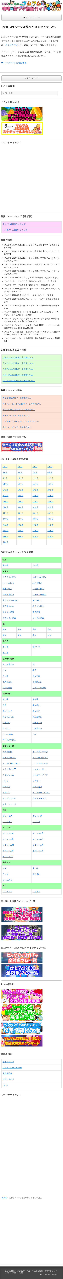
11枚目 (35, 478)
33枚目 (5, 513)
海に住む (36, 874)
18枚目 (20, 490)
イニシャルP (8, 851)
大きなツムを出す (10, 600)
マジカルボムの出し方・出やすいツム (19, 381)
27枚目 (35, 501)
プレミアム (7, 891)
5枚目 (5, 472)
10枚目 (20, 478)
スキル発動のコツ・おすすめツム (17, 398)
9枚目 (5, 478)
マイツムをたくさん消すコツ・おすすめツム (22, 404)
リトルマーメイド (40, 775)
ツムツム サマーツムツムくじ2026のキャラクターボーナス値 (30, 281)
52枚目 (50, 536)
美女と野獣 (7, 752)
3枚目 (35, 466)
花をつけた (7, 688)
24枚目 (50, 496)
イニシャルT (8, 856)
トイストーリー (39, 769)
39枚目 (35, 519)
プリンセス (7, 816)
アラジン (6, 792)
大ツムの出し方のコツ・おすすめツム (19, 410)
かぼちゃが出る (39, 577)
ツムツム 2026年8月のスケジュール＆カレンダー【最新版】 (29, 295)
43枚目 (35, 525)
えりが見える (8, 664)
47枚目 (35, 531)
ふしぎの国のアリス (11, 763)
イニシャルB (38, 833)
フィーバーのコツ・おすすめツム (17, 427)
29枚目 (5, 507)
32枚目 (50, 507)
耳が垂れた (37, 717)
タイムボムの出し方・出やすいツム (18, 363)
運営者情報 (7, 1073)
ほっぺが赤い (8, 734)
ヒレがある (7, 880)
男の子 (5, 565)
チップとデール (9, 798)
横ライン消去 (8, 612)
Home (5, 1085)
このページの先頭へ (50, 1275)
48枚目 (50, 531)
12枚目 (50, 478)
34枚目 (20, 513)
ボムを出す (37, 600)
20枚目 (50, 490)
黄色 (4, 629)
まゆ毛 (35, 699)
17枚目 (5, 490)
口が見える (37, 728)
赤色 (49, 629)
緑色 (19, 629)
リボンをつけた (39, 688)
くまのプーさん (9, 757)
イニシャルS (38, 851)
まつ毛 (5, 699)
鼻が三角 (36, 711)
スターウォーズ (9, 804)
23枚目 (35, 496)
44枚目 (50, 525)
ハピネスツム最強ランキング (15, 230)
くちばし (6, 728)
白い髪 (5, 676)
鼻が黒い (36, 705)
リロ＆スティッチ (40, 763)
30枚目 (20, 507)
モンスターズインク (41, 792)
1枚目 (5, 466)
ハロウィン (7, 822)
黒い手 (5, 653)
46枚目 (20, 531)
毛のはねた (7, 682)
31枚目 (35, 507)
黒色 (34, 635)
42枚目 (20, 525)
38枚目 (20, 519)
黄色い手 (36, 647)
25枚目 (5, 501)
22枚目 (20, 496)
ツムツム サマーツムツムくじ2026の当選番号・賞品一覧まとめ (31, 277)
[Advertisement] (31, 178)
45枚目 (5, 531)
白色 (49, 635)
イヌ (4, 868)
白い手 (5, 647)
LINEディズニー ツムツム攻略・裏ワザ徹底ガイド (31, 1272)
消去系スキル (8, 606)
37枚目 (5, 519)
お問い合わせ (8, 1079)
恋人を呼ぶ (37, 583)
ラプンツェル (8, 775)
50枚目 (20, 536)
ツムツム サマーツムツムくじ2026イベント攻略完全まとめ (29, 285)
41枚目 (5, 525)
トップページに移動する (15, 63)
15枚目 (35, 484)
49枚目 (5, 536)
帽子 (34, 670)
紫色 (19, 635)
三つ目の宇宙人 (9, 740)
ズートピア (37, 787)
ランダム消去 (38, 618)
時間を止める (8, 594)
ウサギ (5, 874)
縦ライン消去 (38, 606)
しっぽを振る (38, 589)
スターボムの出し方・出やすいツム (18, 375)
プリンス (36, 822)
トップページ (11, 45)
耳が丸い (6, 723)
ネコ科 (35, 868)
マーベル (6, 787)
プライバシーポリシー (12, 1067)
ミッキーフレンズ (40, 757)
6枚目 (20, 472)
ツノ (4, 670)
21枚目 (5, 496)
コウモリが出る (9, 577)
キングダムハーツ (40, 752)
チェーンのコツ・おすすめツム (16, 415)
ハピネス (36, 891)
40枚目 (50, 519)
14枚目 (20, 484)
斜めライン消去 (9, 618)
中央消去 (36, 612)
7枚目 (35, 472)
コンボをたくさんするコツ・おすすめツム (21, 421)
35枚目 (35, 513)
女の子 (35, 565)
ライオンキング (39, 798)
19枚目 (35, 490)
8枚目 (49, 472)
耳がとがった (8, 717)
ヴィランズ (37, 816)
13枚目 (5, 484)
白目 (4, 705)
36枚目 (50, 513)
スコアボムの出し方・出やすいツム (18, 369)
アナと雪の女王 (9, 769)
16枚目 (50, 484)
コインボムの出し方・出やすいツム (18, 357)
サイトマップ (8, 1062)
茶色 (4, 635)
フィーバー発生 (39, 594)
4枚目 (49, 466)
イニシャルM (8, 845)
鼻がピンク (7, 711)
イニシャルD (8, 839)
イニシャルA (8, 833)
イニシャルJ (38, 839)
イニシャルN (38, 845)
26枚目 (20, 501)
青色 (34, 629)
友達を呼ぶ (7, 589)
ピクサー (36, 781)
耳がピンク (37, 723)
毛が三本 (36, 676)
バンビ (5, 781)
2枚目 (20, 466)
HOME (4, 1198)
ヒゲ (34, 734)
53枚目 (5, 542)
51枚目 (35, 536)
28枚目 (50, 501)
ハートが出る (8, 583)
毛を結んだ (37, 682)
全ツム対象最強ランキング (14, 224)
